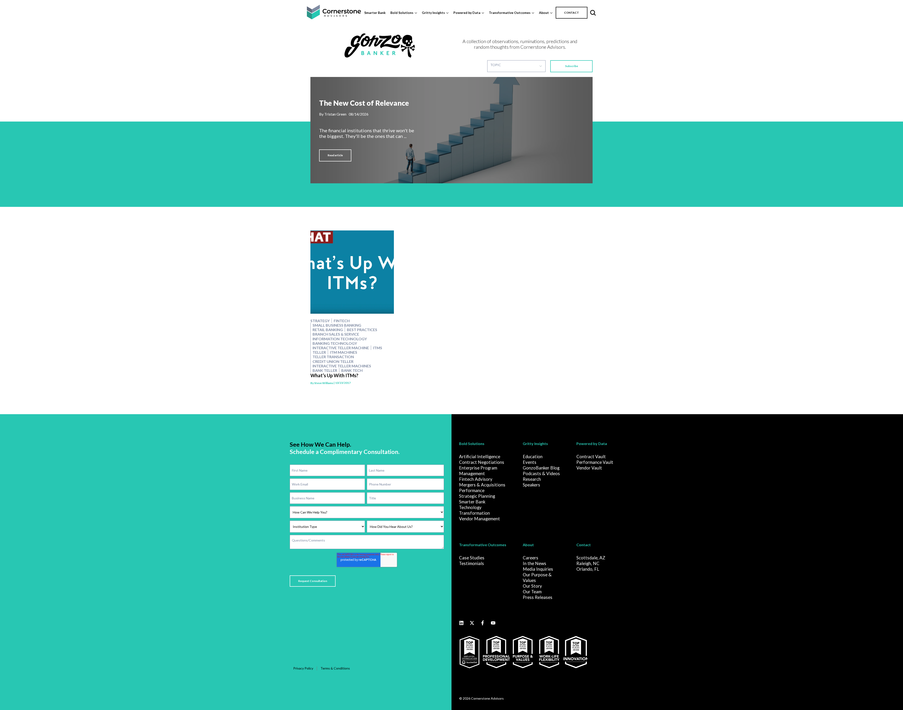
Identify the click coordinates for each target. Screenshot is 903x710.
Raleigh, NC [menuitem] (587, 563)
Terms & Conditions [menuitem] (335, 668)
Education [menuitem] (533, 456)
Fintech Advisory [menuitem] (475, 479)
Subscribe (571, 66)
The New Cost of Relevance (364, 103)
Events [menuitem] (529, 462)
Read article (335, 155)
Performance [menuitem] (471, 490)
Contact (583, 544)
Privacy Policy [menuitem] (303, 668)
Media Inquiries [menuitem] (538, 569)
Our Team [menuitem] (532, 591)
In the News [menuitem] (534, 563)
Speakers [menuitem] (531, 484)
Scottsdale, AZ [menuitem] (590, 557)
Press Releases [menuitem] (537, 597)
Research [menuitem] (532, 479)
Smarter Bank (375, 13)
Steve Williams (323, 383)
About (544, 13)
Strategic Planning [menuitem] (477, 496)
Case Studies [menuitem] (471, 557)
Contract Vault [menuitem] (591, 456)
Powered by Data (466, 13)
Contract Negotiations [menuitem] (481, 462)
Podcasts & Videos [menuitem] (541, 473)
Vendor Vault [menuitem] (589, 467)
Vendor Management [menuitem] (479, 518)
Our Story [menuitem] (532, 586)
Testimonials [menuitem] (471, 563)
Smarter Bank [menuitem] (472, 501)
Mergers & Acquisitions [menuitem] (482, 484)
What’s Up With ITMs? (334, 375)
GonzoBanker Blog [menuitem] (541, 467)
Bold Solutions (401, 13)
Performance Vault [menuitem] (594, 462)
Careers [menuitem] (530, 557)
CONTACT (571, 12)
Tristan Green (335, 114)
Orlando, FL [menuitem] (587, 569)
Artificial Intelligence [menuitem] (479, 456)
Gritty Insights (433, 13)
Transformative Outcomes (510, 13)
